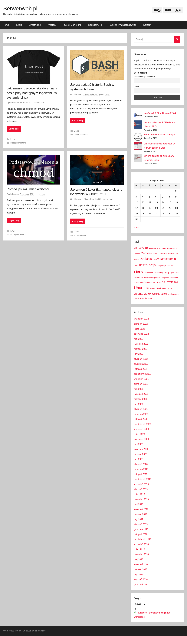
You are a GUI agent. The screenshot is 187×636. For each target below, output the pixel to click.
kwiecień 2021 (141, 394)
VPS (142, 298)
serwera (154, 282)
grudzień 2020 (141, 414)
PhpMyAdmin (149, 277)
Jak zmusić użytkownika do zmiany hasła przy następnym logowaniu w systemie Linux (32, 92)
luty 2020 (138, 459)
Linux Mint (148, 273)
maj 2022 (138, 339)
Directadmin (168, 259)
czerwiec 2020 (141, 439)
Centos (146, 253)
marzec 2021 (140, 399)
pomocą (157, 277)
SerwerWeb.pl (20, 8)
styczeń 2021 (141, 409)
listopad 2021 (140, 369)
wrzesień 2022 (141, 318)
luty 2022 (138, 354)
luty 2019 (138, 519)
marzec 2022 (140, 349)
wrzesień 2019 (141, 484)
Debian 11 (154, 259)
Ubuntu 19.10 (167, 289)
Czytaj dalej (14, 129)
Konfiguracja (161, 266)
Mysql (166, 272)
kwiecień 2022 (141, 344)
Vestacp (137, 298)
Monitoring (158, 272)
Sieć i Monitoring (72, 25)
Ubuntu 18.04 (154, 288)
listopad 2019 (140, 474)
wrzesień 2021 (141, 379)
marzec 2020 (140, 454)
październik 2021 (142, 374)
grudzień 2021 (141, 364)
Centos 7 (154, 254)
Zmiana (148, 298)
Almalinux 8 (172, 248)
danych (136, 259)
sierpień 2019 (141, 489)
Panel (136, 277)
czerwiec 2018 (141, 554)
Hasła (136, 266)
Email (136, 86)
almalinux (162, 248)
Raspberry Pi (95, 25)
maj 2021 (138, 389)
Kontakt (147, 25)
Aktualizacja (153, 248)
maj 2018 (138, 559)
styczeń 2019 (141, 524)
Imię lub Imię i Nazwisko (144, 76)
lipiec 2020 (139, 434)
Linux (19, 25)
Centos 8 (163, 253)
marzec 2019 (140, 514)
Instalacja (147, 265)
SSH (164, 282)
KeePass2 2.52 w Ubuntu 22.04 (160, 113)
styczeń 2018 (141, 579)
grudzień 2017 (141, 584)
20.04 (137, 248)
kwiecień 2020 (141, 449)
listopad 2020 (140, 419)
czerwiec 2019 (141, 499)
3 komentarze (80, 235)
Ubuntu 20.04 (143, 293)
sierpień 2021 (141, 384)
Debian (144, 259)
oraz (177, 272)
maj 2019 (138, 504)
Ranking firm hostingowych (122, 25)
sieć (159, 282)
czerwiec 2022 (141, 334)
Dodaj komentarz (18, 143)
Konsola (170, 266)
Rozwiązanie (139, 282)
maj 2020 (138, 444)
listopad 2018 (140, 534)
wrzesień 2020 (141, 429)
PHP (140, 277)
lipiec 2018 (139, 549)
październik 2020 (142, 424)
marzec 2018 (140, 569)
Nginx (172, 273)
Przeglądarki (165, 277)
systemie (172, 281)
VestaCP (52, 25)
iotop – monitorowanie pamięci (159, 134)
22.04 (144, 248)
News (6, 25)
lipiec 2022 (139, 329)
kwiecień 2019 (141, 509)
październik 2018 (142, 539)
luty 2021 (138, 404)
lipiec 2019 (139, 494)
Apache (137, 254)
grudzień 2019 (141, 469)
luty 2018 (138, 574)
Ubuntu (140, 288)
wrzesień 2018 (141, 544)
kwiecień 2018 (141, 564)
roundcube (174, 278)
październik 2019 (142, 479)
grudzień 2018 (141, 529)
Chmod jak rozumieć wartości (28, 189)
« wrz (136, 227)
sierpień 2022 (141, 324)
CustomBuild (173, 254)
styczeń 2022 (141, 359)
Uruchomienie (173, 294)
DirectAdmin (35, 25)
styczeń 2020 (141, 464)
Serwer (147, 282)
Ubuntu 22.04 (159, 293)
